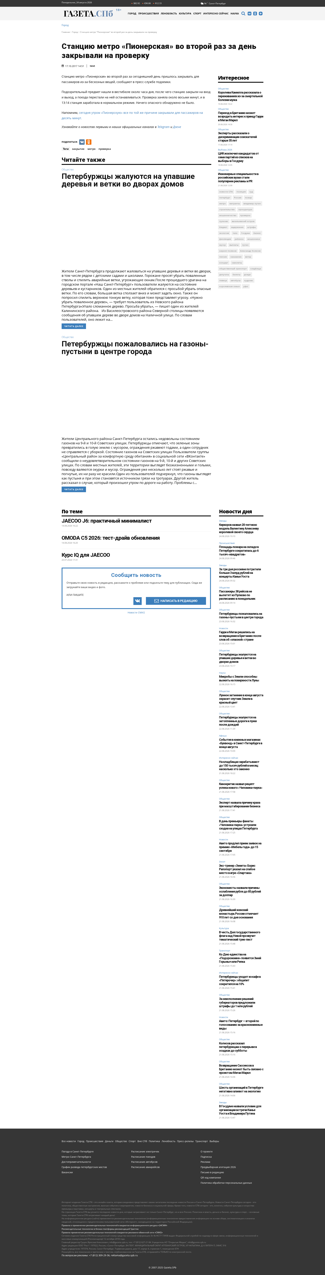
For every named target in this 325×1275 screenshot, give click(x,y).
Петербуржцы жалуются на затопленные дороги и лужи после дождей (238, 721)
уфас (245, 286)
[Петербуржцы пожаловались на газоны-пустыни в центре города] (136, 397)
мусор (222, 245)
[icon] (243, 14)
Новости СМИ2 (136, 612)
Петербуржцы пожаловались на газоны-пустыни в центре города (135, 347)
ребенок (239, 239)
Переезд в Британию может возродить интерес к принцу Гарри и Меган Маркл (240, 116)
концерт (223, 262)
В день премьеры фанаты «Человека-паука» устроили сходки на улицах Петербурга (238, 824)
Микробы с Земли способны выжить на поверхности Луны (239, 678)
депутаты (224, 274)
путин (245, 245)
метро (91, 148)
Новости (223, 628)
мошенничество (227, 215)
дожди (247, 274)
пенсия (223, 256)
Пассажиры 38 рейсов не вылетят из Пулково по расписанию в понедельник (237, 595)
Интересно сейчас (228, 758)
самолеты (237, 262)
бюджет (223, 227)
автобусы (236, 280)
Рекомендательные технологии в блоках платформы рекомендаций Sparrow (100, 1228)
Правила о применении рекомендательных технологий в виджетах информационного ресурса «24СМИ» (114, 1225)
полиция (241, 191)
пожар (248, 197)
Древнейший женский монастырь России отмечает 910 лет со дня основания (238, 913)
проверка (105, 148)
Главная (66, 32)
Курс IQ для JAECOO (86, 555)
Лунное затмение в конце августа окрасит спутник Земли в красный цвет (241, 698)
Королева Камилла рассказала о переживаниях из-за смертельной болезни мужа (240, 96)
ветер (248, 256)
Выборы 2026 (225, 149)
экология (224, 233)
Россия (237, 197)
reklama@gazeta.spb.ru (124, 1255)
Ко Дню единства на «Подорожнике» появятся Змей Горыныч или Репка (240, 958)
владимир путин (252, 203)
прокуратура (245, 209)
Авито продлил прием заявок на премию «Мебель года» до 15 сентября (240, 846)
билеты (236, 274)
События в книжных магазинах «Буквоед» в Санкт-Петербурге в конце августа (240, 743)
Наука (222, 673)
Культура (224, 928)
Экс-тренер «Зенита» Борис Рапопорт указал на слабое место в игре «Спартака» (237, 869)
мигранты (235, 203)
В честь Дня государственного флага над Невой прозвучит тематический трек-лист (239, 935)
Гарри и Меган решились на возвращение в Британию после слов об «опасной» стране (240, 635)
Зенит (222, 861)
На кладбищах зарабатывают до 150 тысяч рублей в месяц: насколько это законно (239, 765)
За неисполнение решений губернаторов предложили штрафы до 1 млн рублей (237, 1002)
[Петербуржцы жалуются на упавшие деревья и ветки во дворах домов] (136, 229)
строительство (227, 209)
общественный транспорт (233, 268)
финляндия (225, 239)
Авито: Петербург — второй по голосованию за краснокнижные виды (241, 1024)
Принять (311, 1266)
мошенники (253, 239)
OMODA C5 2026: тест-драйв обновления (111, 538)
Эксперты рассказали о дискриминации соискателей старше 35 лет (237, 136)
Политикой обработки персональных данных (38, 1268)
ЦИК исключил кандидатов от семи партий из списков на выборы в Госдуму (238, 157)
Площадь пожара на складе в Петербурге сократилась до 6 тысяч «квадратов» (239, 550)
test (92, 65)
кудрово (248, 280)
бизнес (257, 233)
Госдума (245, 233)
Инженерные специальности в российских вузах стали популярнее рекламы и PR (238, 177)
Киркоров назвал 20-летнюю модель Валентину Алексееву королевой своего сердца (239, 528)
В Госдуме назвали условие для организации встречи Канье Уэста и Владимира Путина (240, 1109)
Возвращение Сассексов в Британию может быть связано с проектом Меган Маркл (241, 1069)
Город (65, 25)
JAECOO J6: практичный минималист (107, 521)
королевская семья (229, 286)
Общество (68, 169)
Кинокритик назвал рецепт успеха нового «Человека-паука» (240, 785)
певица (223, 280)
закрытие (78, 148)
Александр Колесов (250, 251)
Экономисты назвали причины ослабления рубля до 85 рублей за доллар (240, 891)
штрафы (251, 227)
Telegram (163, 127)
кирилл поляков (227, 251)
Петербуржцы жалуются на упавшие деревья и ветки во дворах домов (128, 180)
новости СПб (226, 191)
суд (251, 191)
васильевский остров (243, 221)
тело (235, 233)
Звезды (223, 521)
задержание (237, 227)
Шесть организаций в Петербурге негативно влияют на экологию (241, 1089)
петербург (224, 197)
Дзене (177, 127)
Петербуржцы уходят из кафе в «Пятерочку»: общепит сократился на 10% (240, 980)
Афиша (222, 735)
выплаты (234, 245)
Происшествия (227, 543)
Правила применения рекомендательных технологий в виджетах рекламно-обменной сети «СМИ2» (112, 1232)
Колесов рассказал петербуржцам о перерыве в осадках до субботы (238, 1047)
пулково (223, 221)
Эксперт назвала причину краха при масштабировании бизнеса (239, 804)
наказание (236, 256)
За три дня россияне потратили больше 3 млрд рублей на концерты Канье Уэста (240, 572)
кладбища (256, 268)
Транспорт (224, 950)
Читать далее (73, 326)
